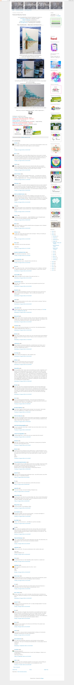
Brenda (15, 385)
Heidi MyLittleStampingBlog (20, 425)
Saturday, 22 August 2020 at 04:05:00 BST (22, 508)
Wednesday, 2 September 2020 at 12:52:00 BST (23, 645)
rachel (15, 630)
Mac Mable (16, 520)
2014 (53, 270)
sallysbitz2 (16, 547)
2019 (53, 261)
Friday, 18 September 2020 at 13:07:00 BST (22, 656)
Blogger (42, 678)
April (54, 254)
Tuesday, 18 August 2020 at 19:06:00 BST (22, 190)
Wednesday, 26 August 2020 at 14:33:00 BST (23, 598)
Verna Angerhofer (17, 259)
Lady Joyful (16, 307)
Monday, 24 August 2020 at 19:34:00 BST (22, 572)
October (54, 237)
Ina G (15, 398)
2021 (53, 233)
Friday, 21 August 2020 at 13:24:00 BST (22, 491)
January (54, 259)
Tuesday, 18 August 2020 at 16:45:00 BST (22, 170)
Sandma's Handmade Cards (20, 252)
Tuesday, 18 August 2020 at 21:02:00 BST (22, 238)
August (54, 241)
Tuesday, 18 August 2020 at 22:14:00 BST (22, 255)
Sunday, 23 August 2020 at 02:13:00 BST (22, 543)
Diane (15, 242)
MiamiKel (16, 290)
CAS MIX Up (23, 18)
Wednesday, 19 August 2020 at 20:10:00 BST (23, 364)
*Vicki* (15, 164)
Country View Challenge (17, 124)
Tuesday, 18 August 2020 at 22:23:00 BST (22, 262)
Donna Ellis (16, 368)
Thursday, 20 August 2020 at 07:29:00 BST (22, 403)
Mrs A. (15, 153)
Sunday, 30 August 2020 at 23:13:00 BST (22, 626)
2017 (53, 265)
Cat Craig (16, 352)
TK (14, 481)
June (54, 252)
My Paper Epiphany (18, 407)
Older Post (46, 669)
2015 (53, 268)
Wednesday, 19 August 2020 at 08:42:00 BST (23, 304)
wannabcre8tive (17, 281)
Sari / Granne (17, 592)
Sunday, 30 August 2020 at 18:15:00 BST (22, 606)
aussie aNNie (17, 274)
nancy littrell (16, 495)
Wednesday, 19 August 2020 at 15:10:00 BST (23, 321)
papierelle (16, 488)
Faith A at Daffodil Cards (19, 194)
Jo (14, 527)
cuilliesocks (16, 343)
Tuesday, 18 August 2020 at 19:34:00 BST (22, 211)
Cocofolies (16, 649)
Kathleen (16, 232)
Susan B (16, 472)
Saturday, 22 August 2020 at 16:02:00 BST (22, 523)
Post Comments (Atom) (22, 671)
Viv (15, 584)
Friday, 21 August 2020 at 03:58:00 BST (22, 484)
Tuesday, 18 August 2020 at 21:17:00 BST (22, 248)
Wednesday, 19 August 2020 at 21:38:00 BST (23, 381)
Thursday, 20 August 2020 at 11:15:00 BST (22, 412)
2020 (53, 234)
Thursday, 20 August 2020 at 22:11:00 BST (22, 458)
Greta (15, 558)
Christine (16, 440)
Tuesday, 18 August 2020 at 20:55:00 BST (22, 228)
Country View (22, 21)
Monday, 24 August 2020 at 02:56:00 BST (22, 561)
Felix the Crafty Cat (18, 415)
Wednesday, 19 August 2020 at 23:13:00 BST (23, 394)
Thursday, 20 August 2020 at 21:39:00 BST (22, 436)
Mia (15, 266)
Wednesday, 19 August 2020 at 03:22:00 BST (23, 286)
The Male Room (24, 22)
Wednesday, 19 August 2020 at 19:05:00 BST (23, 349)
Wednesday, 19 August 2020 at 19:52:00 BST (23, 356)
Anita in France (17, 173)
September (55, 239)
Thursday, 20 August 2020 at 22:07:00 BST (22, 445)
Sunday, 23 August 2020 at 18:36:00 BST (22, 554)
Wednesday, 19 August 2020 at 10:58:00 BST (23, 312)
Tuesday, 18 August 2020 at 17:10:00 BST (22, 179)
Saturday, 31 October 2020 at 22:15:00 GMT (22, 664)
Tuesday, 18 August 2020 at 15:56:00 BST (22, 149)
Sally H (15, 660)
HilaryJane (16, 183)
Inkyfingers (16, 565)
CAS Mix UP (15, 117)
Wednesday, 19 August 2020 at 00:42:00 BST (23, 270)
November (55, 236)
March (54, 256)
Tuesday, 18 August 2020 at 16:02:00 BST (22, 160)
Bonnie (15, 333)
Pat (15, 610)
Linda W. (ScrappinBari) (19, 433)
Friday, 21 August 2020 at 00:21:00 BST (22, 477)
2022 (53, 231)
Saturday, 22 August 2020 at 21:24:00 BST (22, 534)
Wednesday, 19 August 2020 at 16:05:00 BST (23, 330)
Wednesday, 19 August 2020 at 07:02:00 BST (23, 295)
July (54, 251)
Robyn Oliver (17, 504)
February (55, 257)
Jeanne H (16, 602)
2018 (53, 263)
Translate (59, 15)
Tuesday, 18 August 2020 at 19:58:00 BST (22, 219)
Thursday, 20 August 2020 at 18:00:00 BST (22, 429)
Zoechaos (16, 325)
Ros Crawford (17, 511)
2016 (53, 266)
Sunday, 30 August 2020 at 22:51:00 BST (22, 618)
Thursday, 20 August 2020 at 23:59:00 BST (22, 469)
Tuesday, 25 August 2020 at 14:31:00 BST (22, 580)
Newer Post (15, 669)
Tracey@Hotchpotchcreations (20, 462)
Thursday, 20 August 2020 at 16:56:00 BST (22, 421)
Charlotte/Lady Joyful (21, 310)
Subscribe (56, 23)
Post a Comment (16, 667)
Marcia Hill (16, 316)
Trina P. (15, 215)
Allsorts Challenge (26, 19)
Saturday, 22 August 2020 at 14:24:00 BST (22, 516)
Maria (15, 223)
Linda (15, 299)
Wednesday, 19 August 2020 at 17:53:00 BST (23, 339)
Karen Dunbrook (17, 638)
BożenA (15, 449)
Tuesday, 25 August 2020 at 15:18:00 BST (22, 588)
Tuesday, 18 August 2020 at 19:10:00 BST (22, 202)
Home (30, 669)
